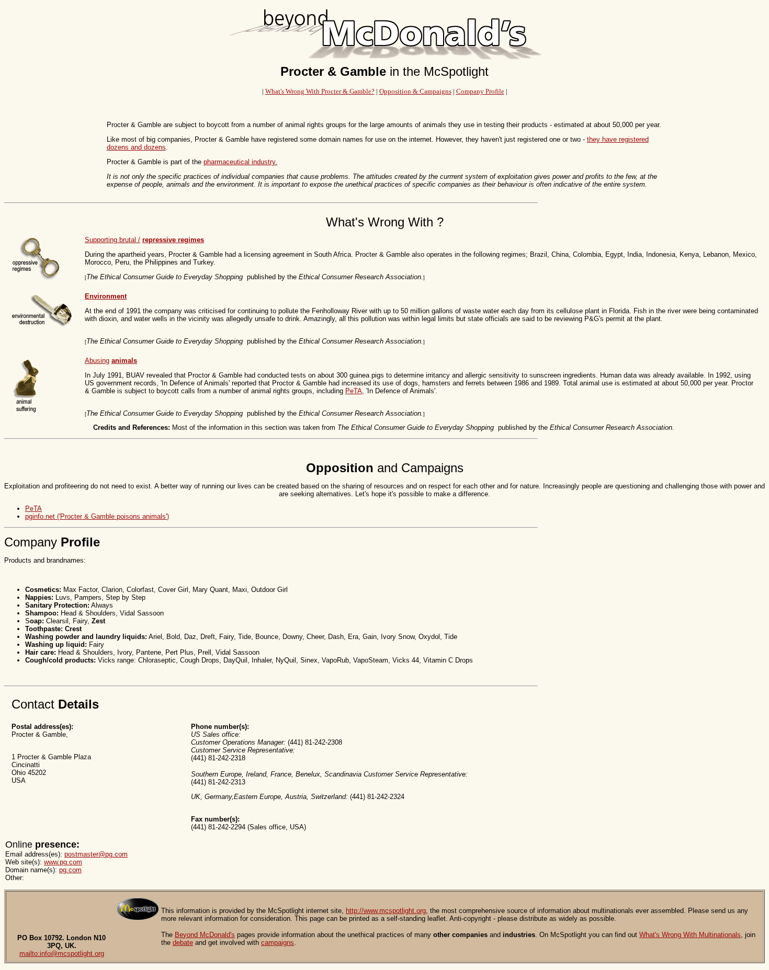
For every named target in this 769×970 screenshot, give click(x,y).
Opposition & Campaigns (415, 91)
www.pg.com (63, 862)
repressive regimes (173, 240)
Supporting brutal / (112, 240)
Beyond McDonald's (205, 935)
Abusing (97, 360)
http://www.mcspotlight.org (386, 911)
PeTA (353, 391)
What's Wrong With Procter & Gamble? (320, 91)
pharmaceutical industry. (240, 162)
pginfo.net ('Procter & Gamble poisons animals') (97, 516)
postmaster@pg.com (96, 854)
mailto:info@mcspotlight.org (61, 953)
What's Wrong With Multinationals (690, 935)
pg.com (70, 870)
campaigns (277, 942)
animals (124, 360)
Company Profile (480, 91)
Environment (106, 296)
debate (183, 942)
